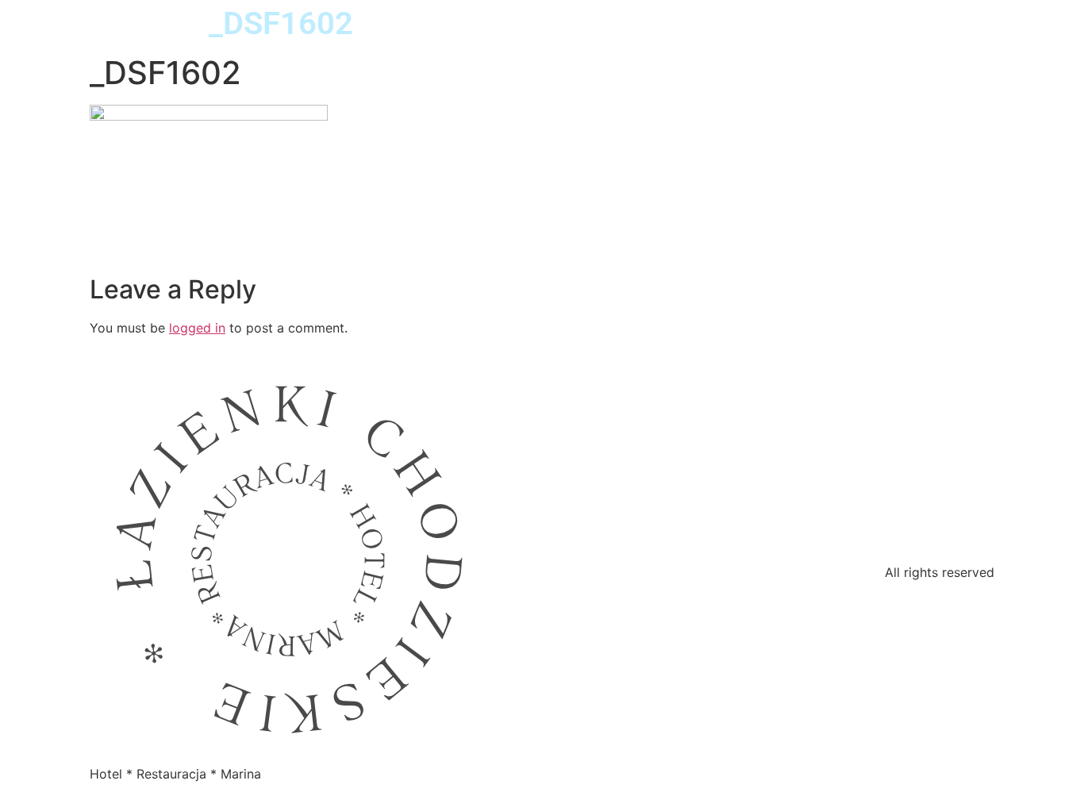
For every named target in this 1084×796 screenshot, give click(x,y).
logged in (197, 328)
